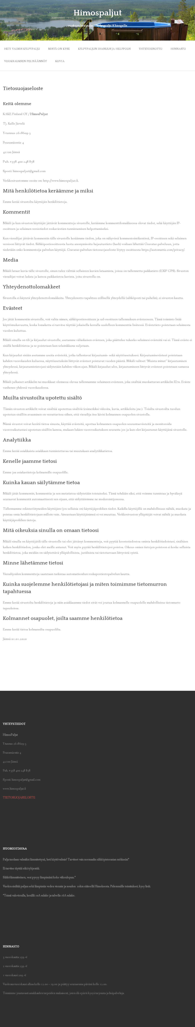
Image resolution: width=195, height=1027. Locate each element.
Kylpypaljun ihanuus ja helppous (104, 49)
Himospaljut (97, 13)
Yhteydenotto (150, 49)
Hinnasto (178, 49)
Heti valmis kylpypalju (22, 49)
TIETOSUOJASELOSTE (19, 798)
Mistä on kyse (59, 49)
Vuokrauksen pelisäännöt (25, 61)
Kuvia (59, 61)
